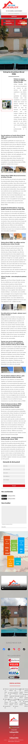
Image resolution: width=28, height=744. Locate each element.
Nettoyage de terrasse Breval (11, 702)
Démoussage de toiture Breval (16, 691)
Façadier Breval (21, 697)
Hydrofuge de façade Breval (26, 704)
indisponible (10, 21)
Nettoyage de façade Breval (11, 695)
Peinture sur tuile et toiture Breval (6, 693)
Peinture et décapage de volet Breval (16, 700)
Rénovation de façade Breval (26, 697)
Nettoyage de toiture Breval (6, 702)
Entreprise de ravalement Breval (21, 702)
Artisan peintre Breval (26, 690)
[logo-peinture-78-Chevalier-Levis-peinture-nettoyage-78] (10, 4)
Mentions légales (14, 741)
